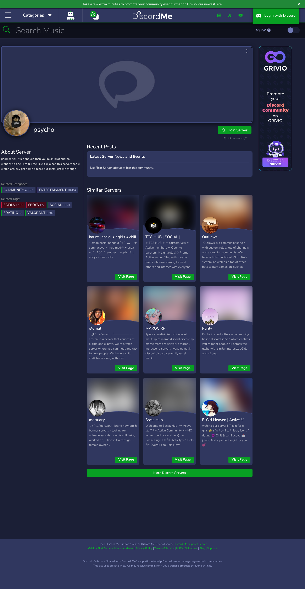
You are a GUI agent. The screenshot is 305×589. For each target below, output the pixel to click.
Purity (207, 328)
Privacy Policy (144, 548)
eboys (36, 205)
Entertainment (57, 190)
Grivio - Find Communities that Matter (111, 548)
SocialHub (154, 419)
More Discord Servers (169, 473)
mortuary (97, 419)
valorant (40, 213)
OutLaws (209, 236)
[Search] (6, 29)
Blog (202, 548)
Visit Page (126, 276)
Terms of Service (164, 548)
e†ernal (95, 328)
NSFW (261, 30)
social (60, 205)
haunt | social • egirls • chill (112, 236)
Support (212, 548)
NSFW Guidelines (187, 548)
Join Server (238, 130)
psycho (43, 129)
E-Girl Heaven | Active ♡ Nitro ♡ (223, 422)
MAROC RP (155, 328)
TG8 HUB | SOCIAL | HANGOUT (162, 239)
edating (13, 213)
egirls (13, 205)
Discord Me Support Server (190, 544)
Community (19, 190)
